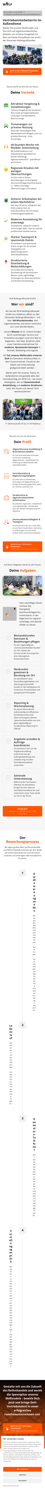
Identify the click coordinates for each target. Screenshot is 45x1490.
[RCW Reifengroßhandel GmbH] (7, 4)
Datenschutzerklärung (10, 1486)
